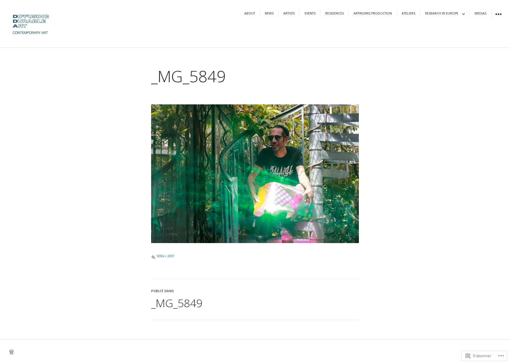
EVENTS (310, 13)
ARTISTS (289, 13)
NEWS (269, 13)
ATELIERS (408, 13)
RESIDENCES (334, 13)
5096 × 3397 (165, 256)
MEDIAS (480, 13)
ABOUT (249, 13)
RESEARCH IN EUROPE (441, 13)
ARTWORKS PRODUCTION (373, 13)
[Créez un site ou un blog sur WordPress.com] (11, 352)
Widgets (498, 18)
